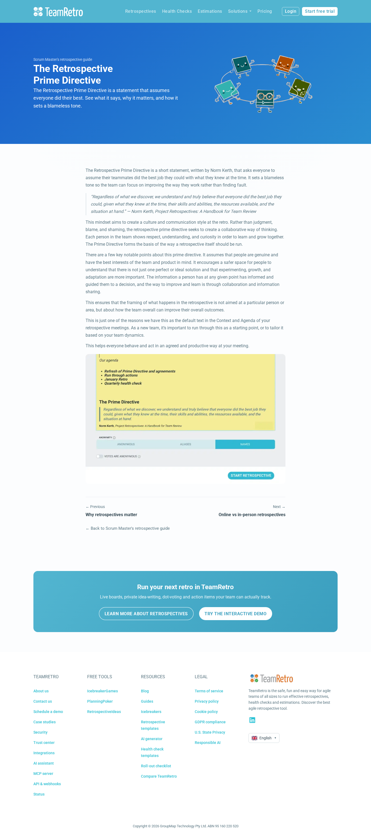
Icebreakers (151, 711)
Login (291, 11)
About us (41, 691)
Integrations (44, 753)
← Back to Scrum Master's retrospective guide (128, 528)
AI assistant (43, 763)
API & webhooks (47, 784)
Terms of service (209, 691)
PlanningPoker (100, 701)
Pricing (264, 11)
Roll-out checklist (156, 766)
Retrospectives (140, 11)
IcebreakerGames (102, 691)
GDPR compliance (210, 722)
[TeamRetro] (58, 11)
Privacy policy (207, 701)
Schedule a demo (48, 711)
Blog (145, 691)
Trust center (44, 742)
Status (39, 794)
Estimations (210, 11)
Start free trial (320, 11)
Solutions (238, 11)
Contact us (42, 701)
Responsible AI (208, 742)
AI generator (151, 739)
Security (40, 732)
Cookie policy (206, 711)
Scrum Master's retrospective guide (62, 59)
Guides (147, 701)
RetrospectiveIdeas (104, 711)
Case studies (44, 722)
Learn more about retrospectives (146, 613)
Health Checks (177, 11)
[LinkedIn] (252, 720)
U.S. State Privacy (210, 732)
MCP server (43, 773)
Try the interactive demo (235, 613)
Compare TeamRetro (159, 776)
